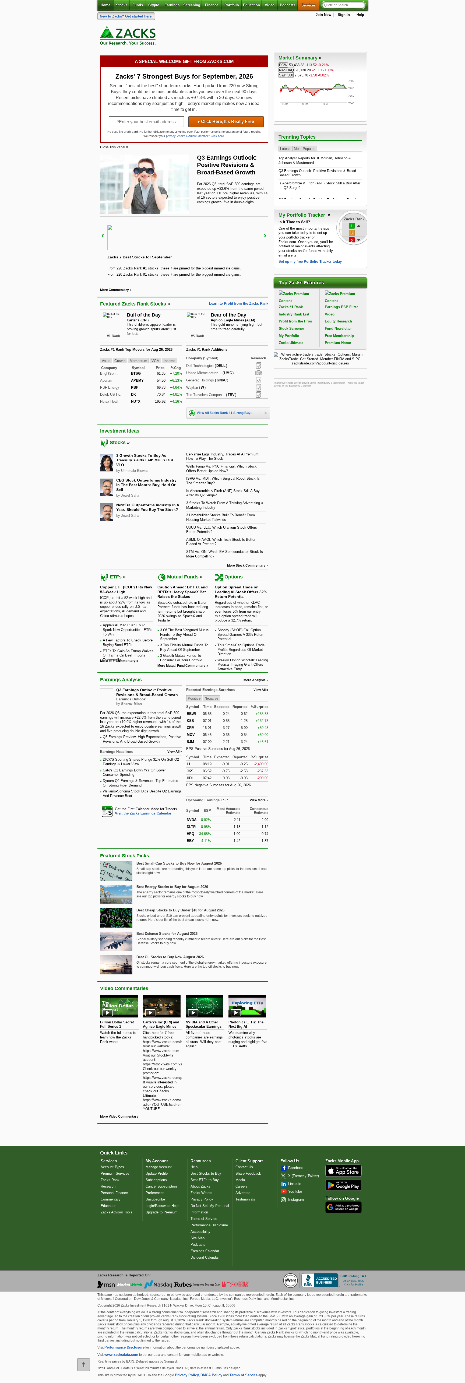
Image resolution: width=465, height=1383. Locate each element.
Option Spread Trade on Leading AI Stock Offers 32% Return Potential (241, 592)
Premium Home (338, 343)
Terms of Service (204, 1219)
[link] (128, 36)
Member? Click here (200, 136)
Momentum (138, 361)
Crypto (153, 5)
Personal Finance (114, 1193)
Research (108, 1186)
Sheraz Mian (131, 704)
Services (310, 5)
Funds (137, 5)
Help (360, 15)
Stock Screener (291, 329)
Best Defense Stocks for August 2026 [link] (167, 934)
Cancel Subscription (161, 1186)
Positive (194, 698)
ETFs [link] (116, 577)
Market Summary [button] (298, 58)
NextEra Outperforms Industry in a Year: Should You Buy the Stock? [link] (147, 507)
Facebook (296, 1168)
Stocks (121, 5)
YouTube (295, 1191)
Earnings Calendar (205, 1251)
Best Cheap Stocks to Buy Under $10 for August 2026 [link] (180, 910)
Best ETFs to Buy (205, 1180)
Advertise (242, 1193)
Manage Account (159, 1167)
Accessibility (200, 1232)
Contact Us (244, 1167)
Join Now (323, 15)
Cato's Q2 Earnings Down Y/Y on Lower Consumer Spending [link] (134, 772)
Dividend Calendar (205, 1257)
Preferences (155, 1193)
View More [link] (258, 800)
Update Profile (157, 1173)
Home (105, 5)
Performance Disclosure (209, 1225)
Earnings (171, 5)
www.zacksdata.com (121, 1355)
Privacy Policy (202, 1199)
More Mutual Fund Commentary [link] (181, 666)
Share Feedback (248, 1173)
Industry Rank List (294, 314)
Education (251, 5)
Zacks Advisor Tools (116, 1212)
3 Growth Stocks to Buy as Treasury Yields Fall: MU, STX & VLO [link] (145, 460)
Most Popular (304, 148)
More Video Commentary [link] (119, 1116)
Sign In (344, 15)
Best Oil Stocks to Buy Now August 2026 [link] (170, 957)
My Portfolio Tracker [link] (302, 215)
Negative (211, 698)
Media (240, 1180)
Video (269, 5)
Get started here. (126, 16)
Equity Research (338, 321)
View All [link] (173, 751)
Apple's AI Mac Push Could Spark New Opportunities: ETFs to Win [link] (127, 629)
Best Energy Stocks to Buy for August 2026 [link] (172, 887)
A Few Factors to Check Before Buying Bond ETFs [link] (128, 642)
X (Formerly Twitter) (303, 1176)
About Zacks (200, 1186)
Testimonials (245, 1199)
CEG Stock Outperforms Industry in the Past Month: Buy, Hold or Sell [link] (146, 485)
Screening (191, 5)
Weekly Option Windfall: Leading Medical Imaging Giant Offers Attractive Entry (242, 664)
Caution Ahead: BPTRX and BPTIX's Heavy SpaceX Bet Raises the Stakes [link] (182, 592)
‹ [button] (102, 235)
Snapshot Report (258, 373)
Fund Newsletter (338, 329)
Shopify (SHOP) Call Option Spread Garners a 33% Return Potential (240, 634)
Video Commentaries (124, 988)
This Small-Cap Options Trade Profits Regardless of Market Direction (241, 649)
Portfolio (231, 5)
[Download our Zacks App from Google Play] (343, 1185)
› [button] (265, 235)
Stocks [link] (118, 442)
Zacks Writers (201, 1193)
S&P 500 (286, 75)
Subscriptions (156, 1180)
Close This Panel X (114, 147)
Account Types (112, 1167)
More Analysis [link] (255, 680)
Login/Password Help (162, 1206)
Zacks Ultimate (291, 343)
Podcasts (287, 5)
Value (106, 361)
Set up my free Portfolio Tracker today (310, 261)
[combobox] (141, 811)
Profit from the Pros (295, 321)
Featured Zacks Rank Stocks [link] (133, 304)
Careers (241, 1186)
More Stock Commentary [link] (246, 565)
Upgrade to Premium (162, 1212)
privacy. (171, 136)
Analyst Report (258, 365)
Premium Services (115, 1173)
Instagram (296, 1200)
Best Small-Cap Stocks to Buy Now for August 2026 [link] (179, 863)
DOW (283, 65)
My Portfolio (289, 336)
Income (169, 361)
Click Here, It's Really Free (226, 121)
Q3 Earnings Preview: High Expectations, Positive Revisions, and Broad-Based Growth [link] (142, 739)
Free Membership (339, 336)
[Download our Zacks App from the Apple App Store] (343, 1176)
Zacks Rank (110, 1180)
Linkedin (294, 1184)
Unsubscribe (155, 1199)
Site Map (198, 1238)
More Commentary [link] (114, 290)
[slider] (184, 248)
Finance (211, 5)
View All (259, 690)
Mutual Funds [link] (183, 577)
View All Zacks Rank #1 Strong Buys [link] (224, 413)
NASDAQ (286, 70)
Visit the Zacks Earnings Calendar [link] (143, 813)
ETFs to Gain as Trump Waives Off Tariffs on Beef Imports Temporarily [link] (128, 655)
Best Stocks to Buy (206, 1173)
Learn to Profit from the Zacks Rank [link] (238, 303)
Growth (119, 361)
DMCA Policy (211, 1375)
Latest (285, 148)
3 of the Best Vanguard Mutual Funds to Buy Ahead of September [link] (184, 634)
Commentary (111, 1199)
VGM (156, 361)
